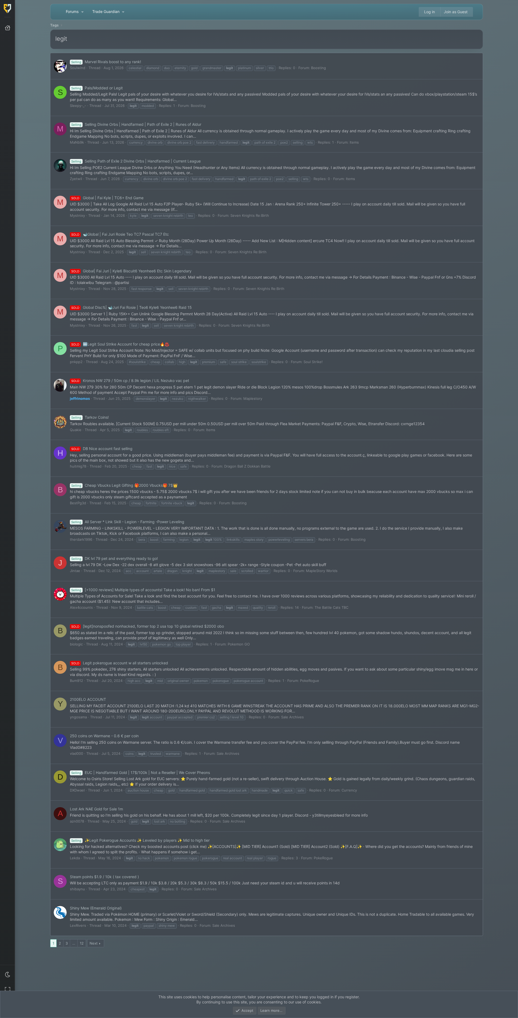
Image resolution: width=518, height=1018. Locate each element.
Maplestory (252, 398)
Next (94, 943)
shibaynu (77, 889)
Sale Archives (292, 717)
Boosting (318, 68)
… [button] (73, 943)
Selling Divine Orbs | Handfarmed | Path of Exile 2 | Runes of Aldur (136, 124)
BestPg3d (78, 503)
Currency (349, 790)
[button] (7, 974)
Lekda (75, 858)
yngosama (78, 717)
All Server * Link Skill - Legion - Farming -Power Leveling (127, 521)
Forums (72, 11)
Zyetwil (76, 179)
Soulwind (77, 68)
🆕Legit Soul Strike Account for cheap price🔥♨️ (120, 344)
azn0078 (77, 821)
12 (82, 943)
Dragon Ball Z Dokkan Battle (247, 466)
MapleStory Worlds (322, 571)
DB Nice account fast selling (101, 448)
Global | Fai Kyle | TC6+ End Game (107, 197)
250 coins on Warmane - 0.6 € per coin (104, 735)
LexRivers (78, 925)
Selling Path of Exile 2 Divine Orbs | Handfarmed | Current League (136, 161)
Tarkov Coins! (90, 417)
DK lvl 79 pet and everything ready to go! (114, 558)
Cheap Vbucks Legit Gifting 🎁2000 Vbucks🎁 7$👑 (124, 485)
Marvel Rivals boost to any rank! (106, 61)
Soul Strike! (313, 362)
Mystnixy (77, 215)
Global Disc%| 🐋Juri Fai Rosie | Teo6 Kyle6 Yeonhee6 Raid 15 (131, 307)
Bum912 (76, 680)
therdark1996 (81, 539)
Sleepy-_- (78, 105)
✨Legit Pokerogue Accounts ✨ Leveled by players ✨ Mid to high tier (140, 840)
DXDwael (77, 790)
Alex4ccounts (81, 607)
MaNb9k (77, 142)
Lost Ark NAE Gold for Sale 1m (96, 809)
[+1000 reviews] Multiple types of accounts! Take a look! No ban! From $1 (143, 589)
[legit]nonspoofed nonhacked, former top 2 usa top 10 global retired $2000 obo (147, 626)
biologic (76, 644)
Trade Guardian (106, 11)
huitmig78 (78, 466)
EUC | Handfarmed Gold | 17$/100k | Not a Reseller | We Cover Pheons (140, 772)
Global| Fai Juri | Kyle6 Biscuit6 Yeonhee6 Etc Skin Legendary (131, 271)
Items (354, 142)
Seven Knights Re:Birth (249, 215)
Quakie (75, 430)
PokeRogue (309, 680)
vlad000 (76, 753)
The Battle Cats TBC (331, 607)
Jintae (75, 571)
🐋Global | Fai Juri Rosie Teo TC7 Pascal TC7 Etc (120, 234)
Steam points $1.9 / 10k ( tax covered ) (104, 876)
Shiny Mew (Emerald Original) (96, 908)
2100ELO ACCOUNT (88, 699)
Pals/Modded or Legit (97, 88)
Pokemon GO (239, 644)
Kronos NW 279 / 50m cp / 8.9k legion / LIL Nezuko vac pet (130, 380)
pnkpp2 (76, 362)
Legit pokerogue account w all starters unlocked (119, 663)
